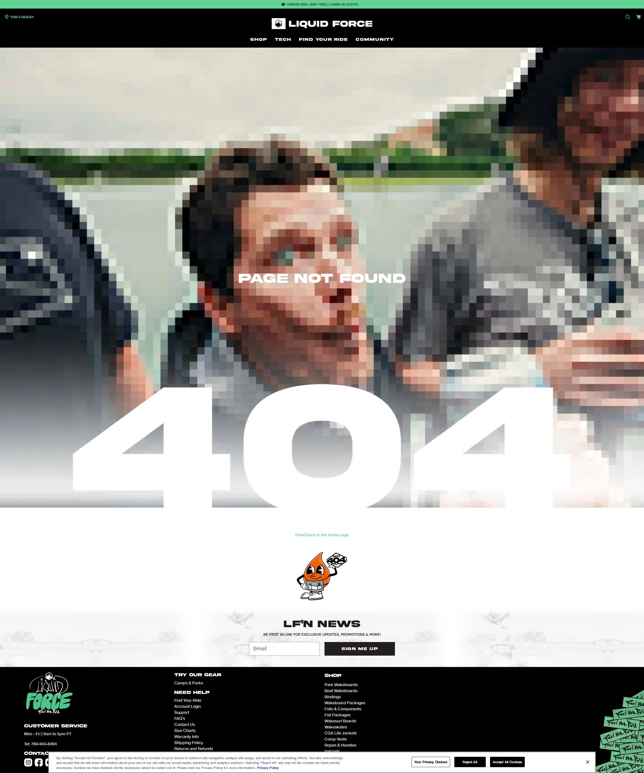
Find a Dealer (22, 17)
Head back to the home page (322, 534)
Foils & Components (343, 708)
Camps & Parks (188, 682)
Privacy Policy (268, 768)
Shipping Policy (188, 742)
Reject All (470, 762)
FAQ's (179, 718)
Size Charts (184, 730)
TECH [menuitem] (283, 40)
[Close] (587, 761)
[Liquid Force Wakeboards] (322, 23)
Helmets (332, 751)
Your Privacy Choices (430, 762)
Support (181, 712)
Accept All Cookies (507, 762)
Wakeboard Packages (345, 702)
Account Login (187, 706)
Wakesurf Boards (340, 720)
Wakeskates (336, 726)
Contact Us (43, 753)
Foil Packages (337, 714)
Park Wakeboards (341, 684)
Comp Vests (336, 738)
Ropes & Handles (340, 745)
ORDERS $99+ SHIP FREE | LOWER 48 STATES (322, 4)
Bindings (333, 696)
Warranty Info (186, 736)
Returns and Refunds (193, 748)
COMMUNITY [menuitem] (375, 40)
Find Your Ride (187, 700)
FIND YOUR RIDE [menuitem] (323, 40)
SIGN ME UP (360, 649)
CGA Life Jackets (341, 732)
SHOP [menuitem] (258, 40)
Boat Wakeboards (341, 690)
